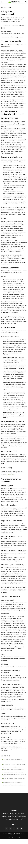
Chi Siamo (5, 833)
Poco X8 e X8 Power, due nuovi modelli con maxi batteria (14, 761)
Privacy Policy (10, 833)
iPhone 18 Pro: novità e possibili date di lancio (12, 766)
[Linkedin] (6, 828)
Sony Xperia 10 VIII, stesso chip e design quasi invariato (14, 764)
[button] (2, 2)
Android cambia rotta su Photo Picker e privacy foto (13, 772)
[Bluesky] (21, 828)
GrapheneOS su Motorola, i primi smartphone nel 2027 (13, 769)
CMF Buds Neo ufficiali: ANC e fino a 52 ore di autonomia (14, 785)
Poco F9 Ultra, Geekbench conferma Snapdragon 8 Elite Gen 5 (14, 779)
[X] (14, 828)
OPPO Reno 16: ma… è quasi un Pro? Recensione (12, 759)
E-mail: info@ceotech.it (14, 835)
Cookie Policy (11, 474)
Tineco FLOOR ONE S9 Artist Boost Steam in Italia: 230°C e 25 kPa (14, 775)
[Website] (17, 828)
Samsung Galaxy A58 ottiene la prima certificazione (13, 782)
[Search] (26, 2)
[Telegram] (10, 828)
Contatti (22, 833)
